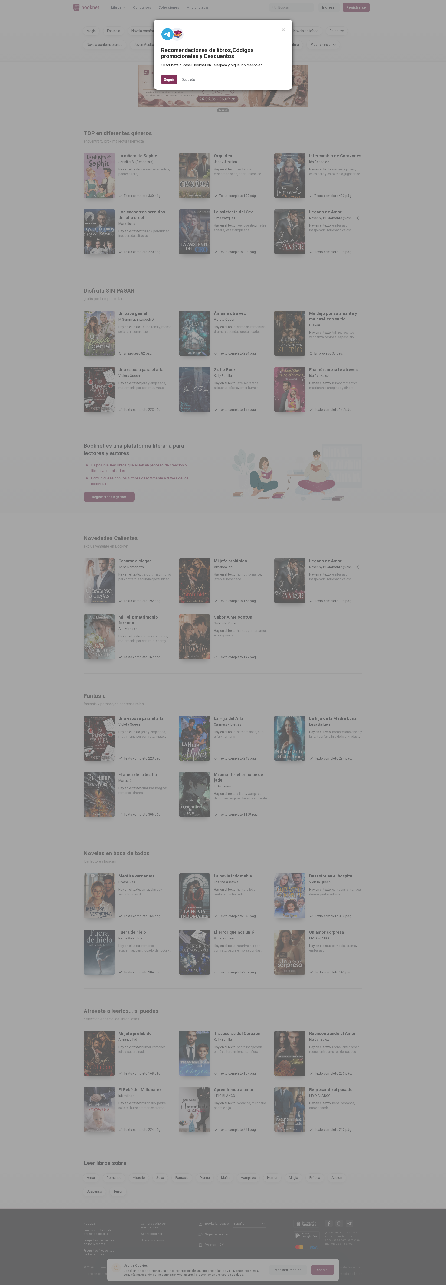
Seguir (169, 80)
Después (188, 79)
